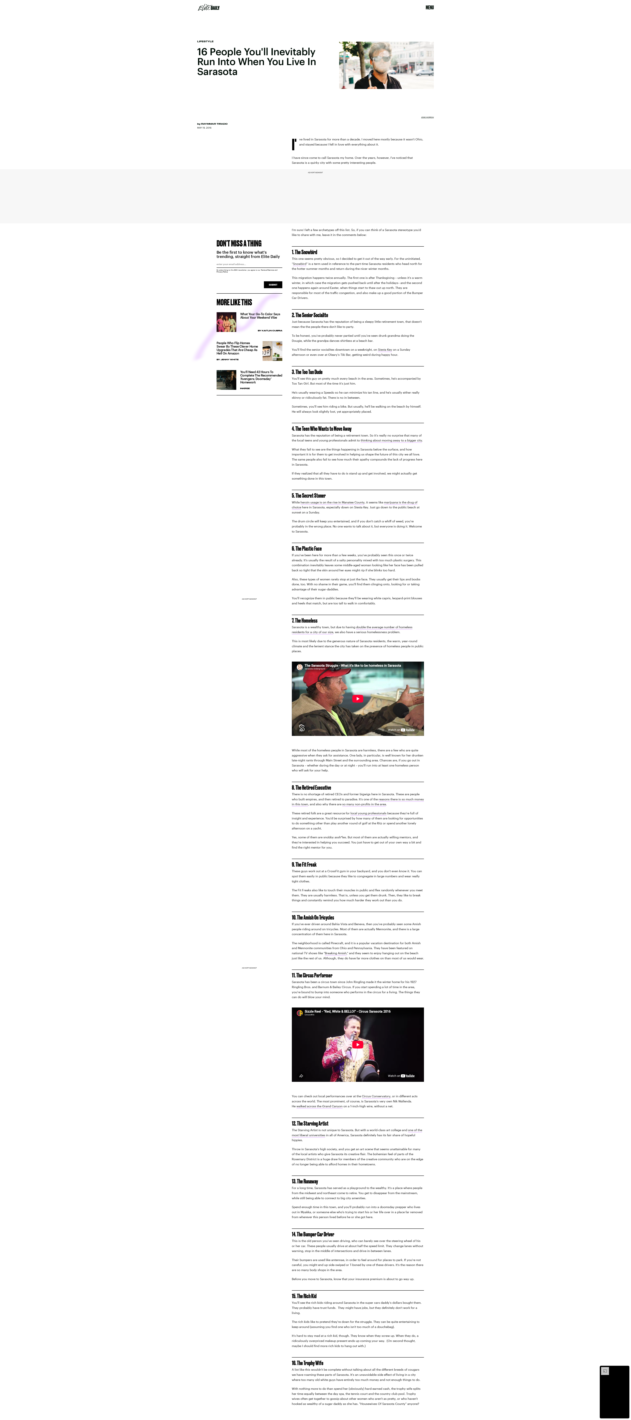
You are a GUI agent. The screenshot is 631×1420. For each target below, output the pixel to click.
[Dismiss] (625, 1369)
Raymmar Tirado (214, 124)
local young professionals (368, 813)
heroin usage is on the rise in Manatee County (332, 502)
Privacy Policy (222, 272)
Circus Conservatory (376, 1096)
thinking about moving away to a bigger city (391, 440)
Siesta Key (385, 349)
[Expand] (603, 1369)
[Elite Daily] (208, 7)
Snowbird (299, 264)
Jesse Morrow (427, 117)
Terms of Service (267, 270)
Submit (273, 284)
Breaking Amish (336, 953)
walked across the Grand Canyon (319, 1106)
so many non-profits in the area (364, 804)
